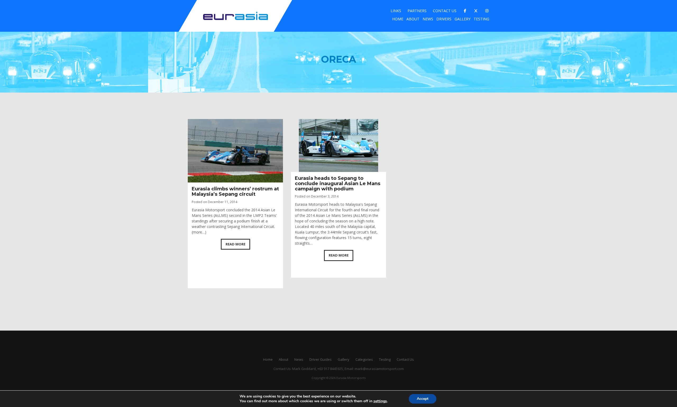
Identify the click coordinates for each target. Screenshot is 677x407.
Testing (481, 18)
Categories (364, 359)
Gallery (462, 18)
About (412, 18)
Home (397, 18)
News (428, 18)
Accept (422, 398)
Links (396, 10)
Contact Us (444, 10)
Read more (235, 244)
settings (380, 401)
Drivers (443, 18)
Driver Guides (320, 359)
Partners (417, 10)
